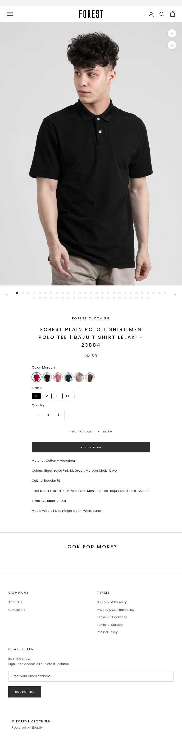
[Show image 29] (40, 298)
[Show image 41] (108, 298)
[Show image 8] (57, 293)
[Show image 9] (62, 293)
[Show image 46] (136, 298)
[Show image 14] (91, 293)
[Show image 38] (91, 298)
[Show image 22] (136, 293)
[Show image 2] (23, 293)
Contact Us (16, 609)
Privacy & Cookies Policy (115, 609)
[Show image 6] (45, 293)
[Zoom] (172, 33)
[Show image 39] (97, 298)
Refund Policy (107, 632)
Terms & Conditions (112, 617)
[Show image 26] (159, 293)
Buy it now (91, 447)
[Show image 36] (79, 298)
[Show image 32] (57, 298)
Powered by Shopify (27, 727)
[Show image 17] (108, 293)
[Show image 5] (40, 293)
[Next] (175, 295)
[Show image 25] (153, 293)
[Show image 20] (125, 293)
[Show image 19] (119, 293)
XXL (68, 395)
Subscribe (24, 692)
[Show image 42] (114, 298)
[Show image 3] (28, 293)
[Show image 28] (34, 298)
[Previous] (6, 295)
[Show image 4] (34, 293)
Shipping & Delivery (112, 602)
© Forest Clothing (31, 721)
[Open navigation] (10, 14)
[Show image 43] (119, 298)
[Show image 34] (68, 298)
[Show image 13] (85, 293)
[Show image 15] (97, 293)
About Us (15, 602)
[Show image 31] (51, 298)
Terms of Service (110, 624)
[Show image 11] (74, 293)
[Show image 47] (142, 298)
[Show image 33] (62, 298)
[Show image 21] (131, 293)
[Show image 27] (165, 293)
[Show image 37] (85, 298)
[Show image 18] (114, 293)
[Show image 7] (51, 293)
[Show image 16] (102, 293)
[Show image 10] (68, 293)
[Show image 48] (148, 298)
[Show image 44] (125, 298)
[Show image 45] (131, 298)
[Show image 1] (17, 293)
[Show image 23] (142, 293)
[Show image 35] (74, 298)
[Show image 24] (148, 293)
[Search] (161, 13)
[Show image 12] (79, 293)
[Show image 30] (45, 298)
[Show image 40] (102, 298)
